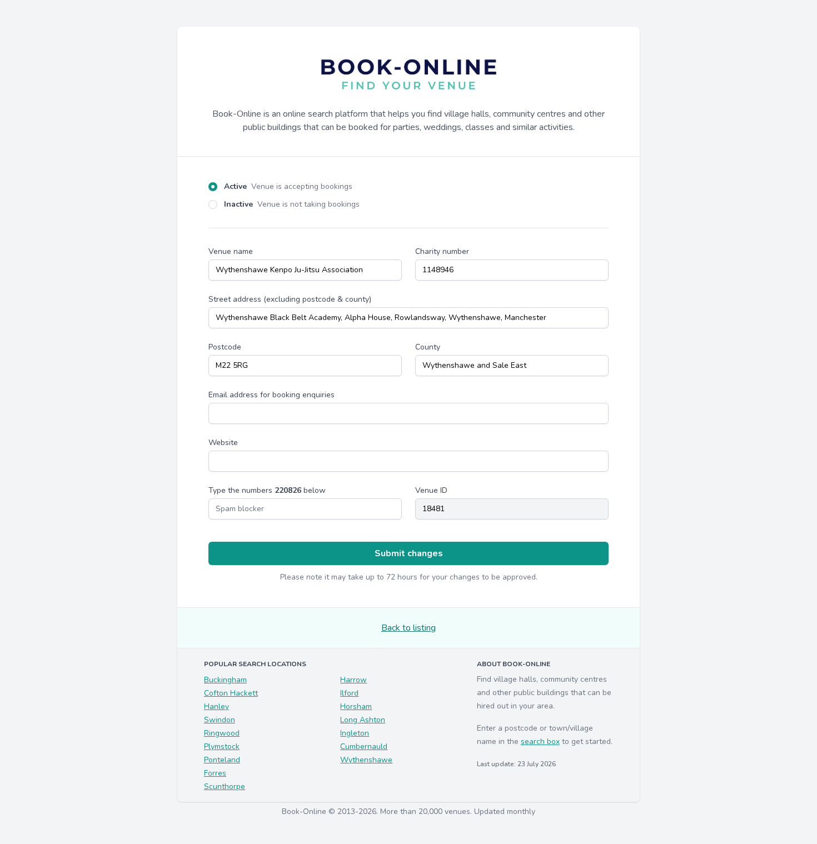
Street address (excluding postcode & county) (289, 299)
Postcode (224, 347)
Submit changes (409, 553)
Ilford (349, 693)
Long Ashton (362, 720)
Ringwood (222, 733)
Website (223, 442)
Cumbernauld (363, 746)
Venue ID (431, 490)
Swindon (219, 720)
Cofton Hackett (231, 693)
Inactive (292, 204)
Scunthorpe (224, 786)
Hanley (216, 706)
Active (288, 186)
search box (540, 741)
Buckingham (225, 680)
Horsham (356, 706)
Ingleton (354, 733)
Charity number (442, 251)
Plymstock (222, 746)
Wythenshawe (366, 760)
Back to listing (408, 628)
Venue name (230, 251)
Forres (215, 773)
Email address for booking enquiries (271, 394)
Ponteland (222, 760)
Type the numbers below (267, 490)
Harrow (353, 680)
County (427, 347)
